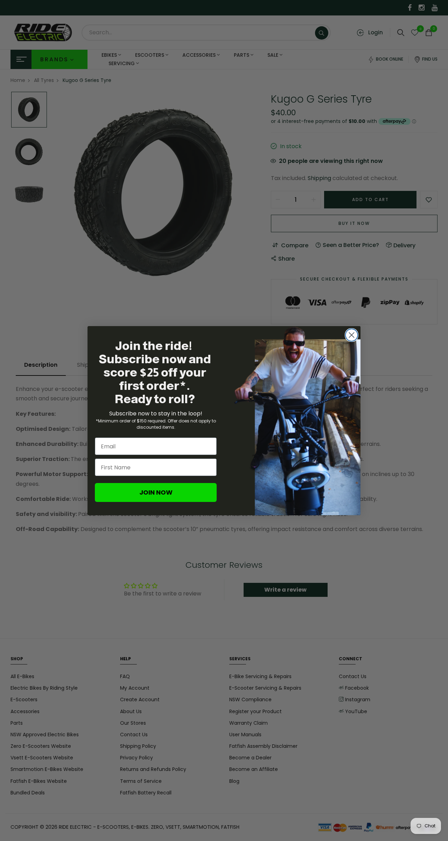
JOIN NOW (156, 492)
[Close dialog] (351, 335)
